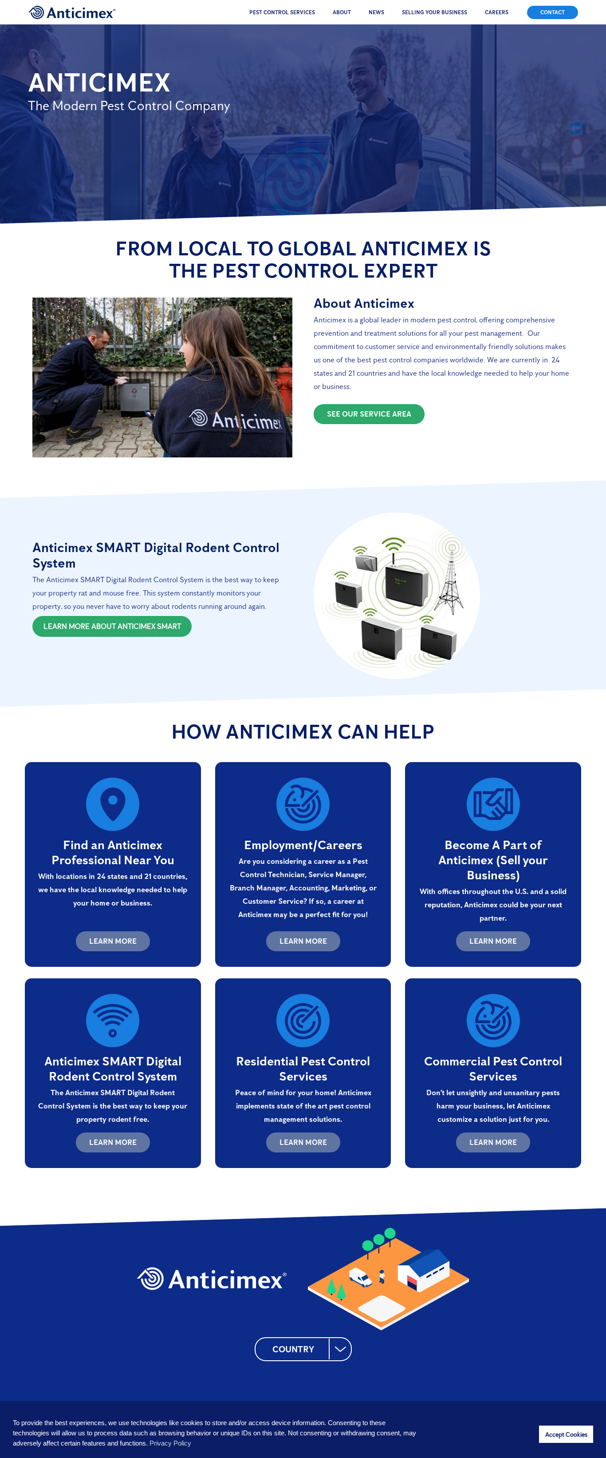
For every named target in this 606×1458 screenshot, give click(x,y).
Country (293, 1349)
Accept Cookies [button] (566, 1434)
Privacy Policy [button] (170, 1443)
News (376, 12)
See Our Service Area (369, 413)
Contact (552, 12)
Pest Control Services (282, 12)
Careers (496, 12)
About (342, 12)
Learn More (113, 941)
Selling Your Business (434, 12)
